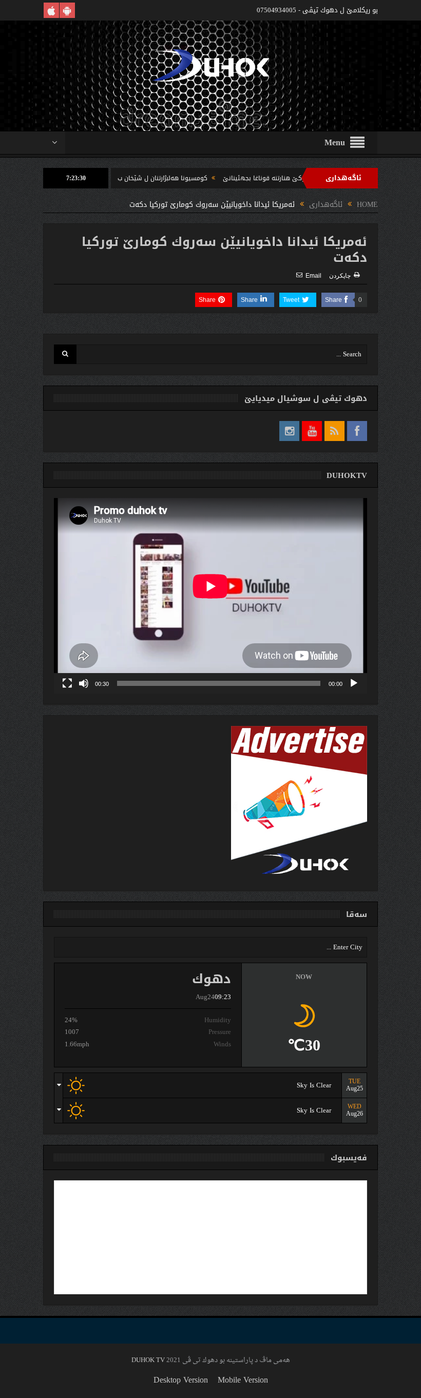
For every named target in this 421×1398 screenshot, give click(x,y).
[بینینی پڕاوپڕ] (67, 683)
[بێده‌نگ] (84, 683)
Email (313, 275)
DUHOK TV (148, 1360)
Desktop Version (181, 1380)
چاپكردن (340, 275)
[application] (210, 596)
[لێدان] (354, 683)
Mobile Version (243, 1380)
